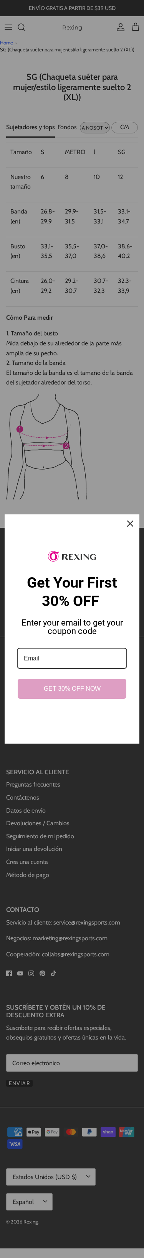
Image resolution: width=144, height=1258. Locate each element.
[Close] (130, 523)
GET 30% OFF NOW (72, 688)
